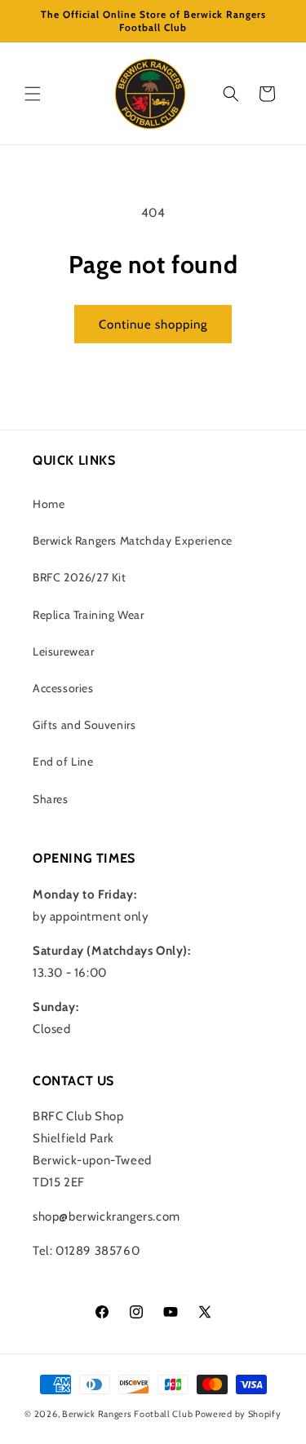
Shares (51, 799)
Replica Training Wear (88, 614)
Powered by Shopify (238, 1414)
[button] (33, 94)
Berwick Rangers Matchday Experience (133, 540)
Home (48, 504)
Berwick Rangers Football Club (127, 1414)
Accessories (63, 688)
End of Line (63, 761)
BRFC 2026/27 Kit (79, 577)
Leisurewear (64, 651)
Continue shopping (153, 324)
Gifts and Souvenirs (84, 725)
